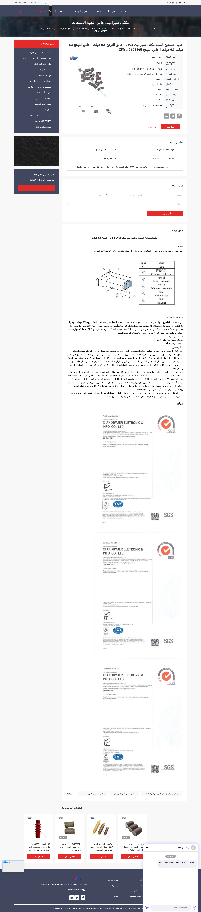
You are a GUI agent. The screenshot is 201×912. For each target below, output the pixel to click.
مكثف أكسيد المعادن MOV (40, 115)
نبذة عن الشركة (113, 880)
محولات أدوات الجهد (43, 93)
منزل (158, 28)
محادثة (37, 187)
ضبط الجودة (115, 891)
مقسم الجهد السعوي (43, 104)
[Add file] (194, 908)
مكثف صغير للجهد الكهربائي (124, 794)
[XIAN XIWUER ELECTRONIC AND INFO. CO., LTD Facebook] (184, 2)
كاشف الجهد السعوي (43, 98)
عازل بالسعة (46, 110)
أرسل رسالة (165, 213)
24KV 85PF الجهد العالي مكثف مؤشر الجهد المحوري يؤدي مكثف (70, 847)
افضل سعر (170, 127)
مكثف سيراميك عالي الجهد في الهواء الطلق (161, 794)
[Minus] (147, 847)
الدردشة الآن (152, 127)
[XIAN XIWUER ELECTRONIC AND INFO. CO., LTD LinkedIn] (176, 2)
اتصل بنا (116, 896)
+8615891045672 (37, 180)
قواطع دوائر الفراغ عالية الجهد (39, 81)
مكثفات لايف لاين (44, 70)
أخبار (140, 880)
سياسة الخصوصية (135, 896)
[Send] (147, 908)
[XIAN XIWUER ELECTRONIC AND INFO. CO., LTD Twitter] (180, 2)
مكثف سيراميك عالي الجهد (142, 28)
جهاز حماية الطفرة (44, 75)
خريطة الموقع (137, 891)
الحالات (139, 886)
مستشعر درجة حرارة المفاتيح (39, 87)
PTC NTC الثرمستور (43, 121)
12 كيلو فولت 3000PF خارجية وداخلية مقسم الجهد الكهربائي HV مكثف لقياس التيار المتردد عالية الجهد (39, 847)
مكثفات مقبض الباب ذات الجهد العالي (36, 58)
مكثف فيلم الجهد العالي (42, 64)
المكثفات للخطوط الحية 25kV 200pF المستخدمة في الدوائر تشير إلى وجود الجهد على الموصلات (101, 847)
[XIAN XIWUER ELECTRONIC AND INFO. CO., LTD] (22, 11)
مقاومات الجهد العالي (43, 127)
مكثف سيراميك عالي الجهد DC (93, 794)
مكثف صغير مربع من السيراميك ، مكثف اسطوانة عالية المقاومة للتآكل (133, 847)
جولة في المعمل (113, 886)
